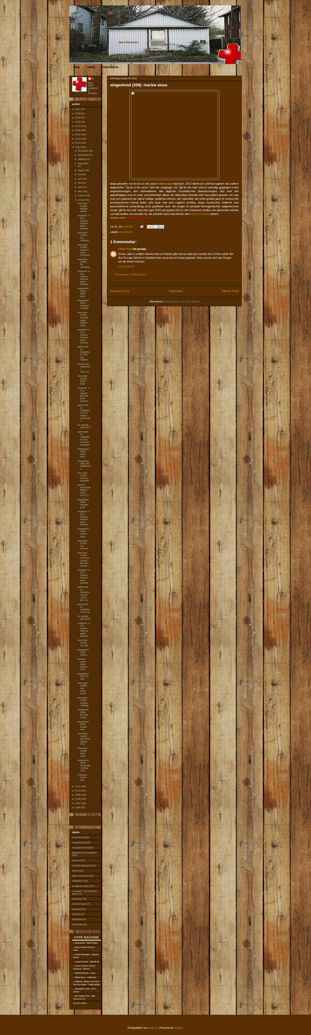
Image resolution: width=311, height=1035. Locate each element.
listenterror (77, 881)
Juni (80, 179)
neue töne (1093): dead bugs (82, 380)
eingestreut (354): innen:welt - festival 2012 (84, 765)
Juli (80, 174)
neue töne (77, 837)
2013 (78, 143)
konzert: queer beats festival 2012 (82, 664)
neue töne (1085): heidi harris (82, 752)
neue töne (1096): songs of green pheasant (83, 250)
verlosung (77, 899)
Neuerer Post (119, 291)
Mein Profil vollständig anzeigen (93, 88)
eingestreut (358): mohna (83, 652)
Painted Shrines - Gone (85, 973)
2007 (78, 803)
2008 (78, 799)
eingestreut (125, 231)
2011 (78, 786)
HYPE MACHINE (86, 937)
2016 (78, 130)
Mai (80, 183)
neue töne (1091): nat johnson (83, 544)
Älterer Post (230, 291)
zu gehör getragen (81, 865)
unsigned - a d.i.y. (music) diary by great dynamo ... (84, 222)
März (80, 191)
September (83, 163)
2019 (78, 117)
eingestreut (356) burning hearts (83, 713)
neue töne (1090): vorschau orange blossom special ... (83, 559)
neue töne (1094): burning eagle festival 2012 (83, 319)
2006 (78, 807)
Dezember (83, 151)
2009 (78, 795)
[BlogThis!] (152, 227)
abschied (76, 909)
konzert (75, 860)
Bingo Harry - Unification (85, 977)
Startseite (175, 291)
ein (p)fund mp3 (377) (84, 426)
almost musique (200, 213)
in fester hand (78, 904)
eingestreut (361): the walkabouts (84, 465)
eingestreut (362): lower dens (83, 453)
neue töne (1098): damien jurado (83, 207)
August (81, 170)
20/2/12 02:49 (126, 266)
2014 (78, 139)
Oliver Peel (125, 248)
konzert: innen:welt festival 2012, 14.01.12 (84, 490)
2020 (78, 113)
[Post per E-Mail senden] (141, 226)
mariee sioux (165, 183)
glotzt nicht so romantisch (84, 853)
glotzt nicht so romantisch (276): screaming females (84, 438)
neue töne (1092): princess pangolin (83, 477)
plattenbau (77, 919)
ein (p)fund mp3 (80, 847)
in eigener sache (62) (82, 777)
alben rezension (80, 876)
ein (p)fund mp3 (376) (84, 617)
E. (93, 78)
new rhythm (78, 924)
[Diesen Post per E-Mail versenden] (148, 227)
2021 (78, 109)
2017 (78, 126)
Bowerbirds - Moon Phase (86, 943)
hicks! (75, 871)
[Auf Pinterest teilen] (162, 227)
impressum (110, 67)
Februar (82, 195)
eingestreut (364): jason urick (83, 292)
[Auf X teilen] (155, 227)
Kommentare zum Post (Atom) (181, 301)
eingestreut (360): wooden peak (83, 503)
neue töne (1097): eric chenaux (83, 236)
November (83, 155)
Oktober (82, 159)
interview (76, 914)
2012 (78, 147)
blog (76, 67)
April (80, 187)
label (90, 67)
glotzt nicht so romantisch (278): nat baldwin (84, 353)
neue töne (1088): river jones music (82, 688)
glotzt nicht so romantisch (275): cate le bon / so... (84, 593)
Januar (81, 200)
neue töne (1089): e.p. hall (83, 643)
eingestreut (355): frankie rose (83, 725)
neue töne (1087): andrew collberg (83, 701)
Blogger (178, 1027)
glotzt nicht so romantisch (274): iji (84, 608)
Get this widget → (81, 1003)
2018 (78, 122)
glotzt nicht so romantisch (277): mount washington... (84, 413)
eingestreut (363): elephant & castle (83, 304)
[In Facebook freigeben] (159, 227)
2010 (78, 790)
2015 (78, 134)
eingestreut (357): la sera (83, 676)
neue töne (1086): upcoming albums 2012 (84, 738)
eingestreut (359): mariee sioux (83, 533)
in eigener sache (80, 886)
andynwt (153, 1027)
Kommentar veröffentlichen (130, 274)
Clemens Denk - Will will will (87, 962)
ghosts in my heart (138, 217)
